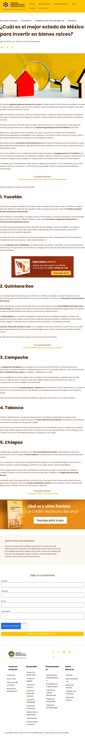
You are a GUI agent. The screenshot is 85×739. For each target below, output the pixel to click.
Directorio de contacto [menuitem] (12, 683)
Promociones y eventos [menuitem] (32, 723)
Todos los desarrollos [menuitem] (31, 673)
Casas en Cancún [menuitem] (30, 686)
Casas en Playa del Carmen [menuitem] (30, 693)
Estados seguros (9, 21)
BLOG (74, 4)
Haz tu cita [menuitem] (11, 679)
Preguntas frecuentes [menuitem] (50, 700)
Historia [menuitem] (69, 675)
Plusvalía (26, 21)
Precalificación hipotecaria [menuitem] (52, 685)
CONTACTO (44, 8)
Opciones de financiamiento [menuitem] (52, 678)
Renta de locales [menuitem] (69, 686)
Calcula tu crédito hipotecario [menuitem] (51, 693)
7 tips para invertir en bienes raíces (42, 493)
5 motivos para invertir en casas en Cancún (42, 347)
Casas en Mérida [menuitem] (30, 679)
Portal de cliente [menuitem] (69, 698)
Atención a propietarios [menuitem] (12, 689)
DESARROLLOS (45, 4)
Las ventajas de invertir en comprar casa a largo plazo (42, 179)
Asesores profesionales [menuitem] (52, 706)
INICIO (33, 4)
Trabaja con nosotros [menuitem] (71, 692)
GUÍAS (32, 8)
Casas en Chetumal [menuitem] (30, 707)
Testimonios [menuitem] (31, 718)
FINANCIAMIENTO (61, 4)
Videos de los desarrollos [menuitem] (32, 713)
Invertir (72, 21)
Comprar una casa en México (49, 21)
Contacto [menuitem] (11, 675)
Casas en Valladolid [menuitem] (30, 700)
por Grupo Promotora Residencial (26, 41)
